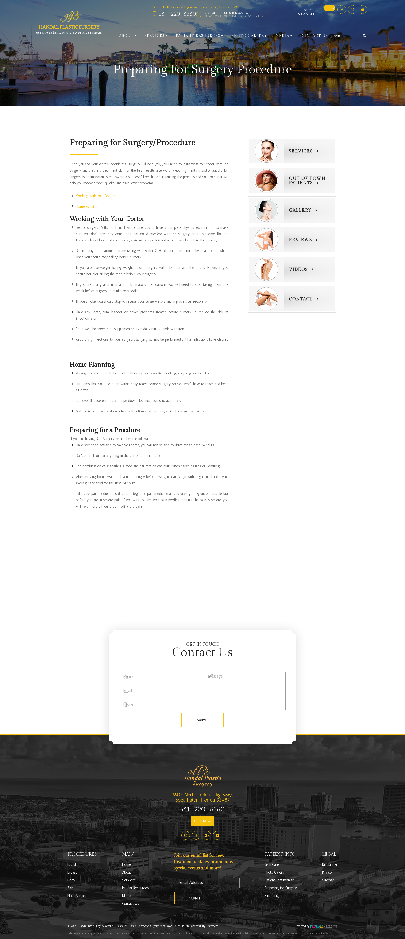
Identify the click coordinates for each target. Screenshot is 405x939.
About (126, 872)
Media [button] (282, 36)
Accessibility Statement (204, 926)
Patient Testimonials (280, 880)
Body (71, 880)
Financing (272, 896)
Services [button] (155, 36)
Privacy (327, 872)
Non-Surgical (77, 896)
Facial (72, 864)
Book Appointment (307, 12)
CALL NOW (202, 821)
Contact (301, 299)
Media (126, 896)
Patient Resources (135, 888)
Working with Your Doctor (95, 196)
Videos (298, 269)
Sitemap (328, 880)
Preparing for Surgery (281, 888)
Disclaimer (330, 864)
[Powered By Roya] (324, 927)
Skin (71, 888)
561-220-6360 (177, 14)
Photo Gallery (249, 36)
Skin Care (272, 864)
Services (301, 151)
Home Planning (87, 206)
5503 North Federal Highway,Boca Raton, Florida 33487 (203, 797)
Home (126, 864)
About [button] (126, 36)
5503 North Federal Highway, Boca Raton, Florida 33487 (196, 7)
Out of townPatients (307, 180)
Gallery (300, 210)
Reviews (300, 239)
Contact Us (314, 36)
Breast (72, 872)
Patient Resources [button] (198, 36)
